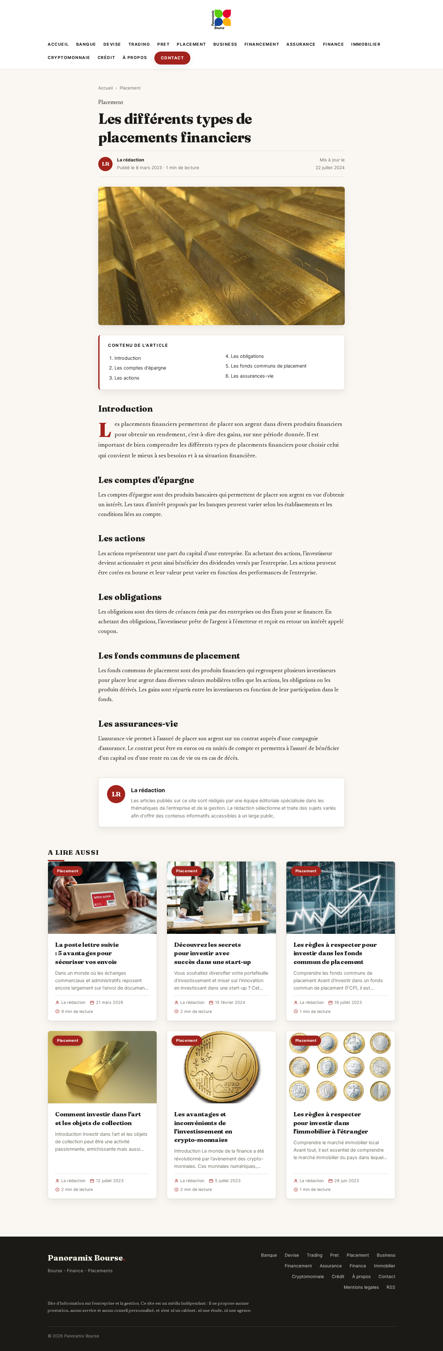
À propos (135, 57)
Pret (163, 44)
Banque (86, 44)
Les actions (126, 378)
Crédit (106, 57)
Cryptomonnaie (69, 57)
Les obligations (247, 356)
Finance (333, 44)
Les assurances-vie (252, 376)
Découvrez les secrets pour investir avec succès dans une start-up (212, 953)
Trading (139, 44)
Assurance (301, 44)
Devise (112, 44)
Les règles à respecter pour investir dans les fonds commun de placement (335, 953)
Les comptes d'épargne (140, 368)
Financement (262, 44)
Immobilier (365, 44)
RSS (391, 1287)
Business (225, 44)
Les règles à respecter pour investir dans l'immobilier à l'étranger (330, 1122)
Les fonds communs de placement (268, 366)
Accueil (58, 44)
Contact (172, 57)
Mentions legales (361, 1287)
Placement (191, 44)
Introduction (127, 358)
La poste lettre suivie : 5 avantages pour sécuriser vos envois (87, 953)
